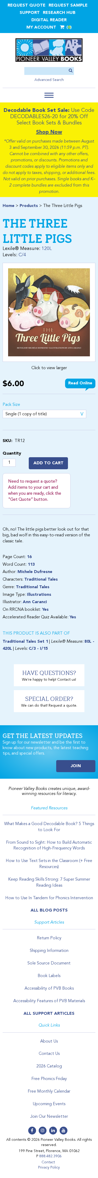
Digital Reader (49, 20)
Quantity (12, 453)
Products (29, 206)
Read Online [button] (80, 383)
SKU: (7, 441)
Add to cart (48, 463)
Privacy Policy (49, 1167)
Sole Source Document (49, 963)
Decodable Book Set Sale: (37, 110)
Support (30, 13)
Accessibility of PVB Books (49, 988)
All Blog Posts (49, 910)
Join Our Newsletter (49, 1117)
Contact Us (49, 1054)
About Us (49, 1041)
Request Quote (26, 5)
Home (8, 206)
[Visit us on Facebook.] (32, 1131)
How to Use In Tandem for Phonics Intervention (49, 898)
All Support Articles (49, 1014)
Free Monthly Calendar (49, 1091)
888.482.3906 (50, 1156)
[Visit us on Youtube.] (63, 1131)
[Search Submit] (71, 71)
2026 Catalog (49, 1066)
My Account (41, 27)
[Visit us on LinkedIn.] (53, 1131)
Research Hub (59, 13)
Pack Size (11, 405)
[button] (49, 95)
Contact (48, 1162)
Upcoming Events (49, 1104)
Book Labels (49, 976)
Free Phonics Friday (49, 1079)
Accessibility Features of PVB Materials (49, 1001)
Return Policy (49, 938)
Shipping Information (49, 951)
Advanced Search (49, 80)
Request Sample (68, 5)
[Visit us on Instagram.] (43, 1131)
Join (76, 766)
